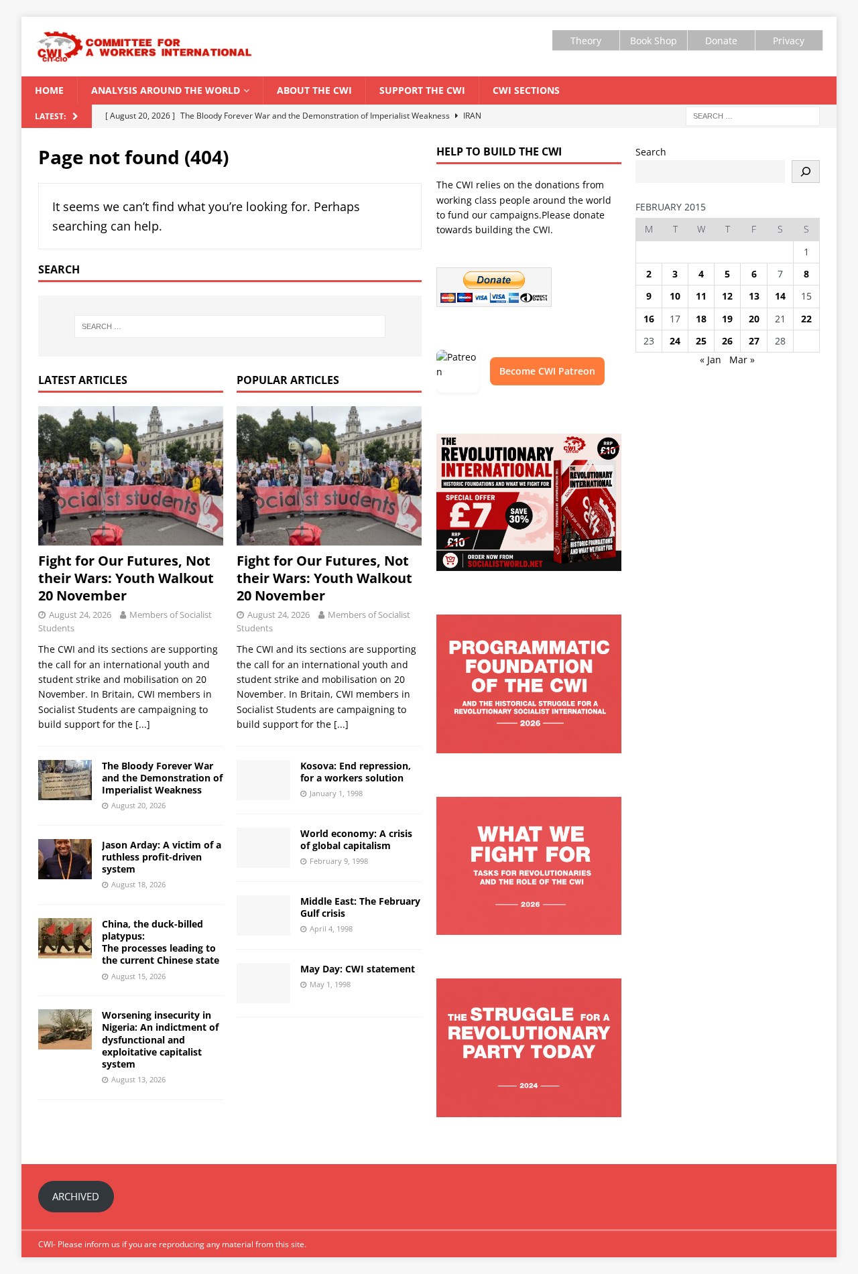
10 (675, 296)
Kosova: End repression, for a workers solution (355, 771)
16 (649, 318)
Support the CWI (422, 90)
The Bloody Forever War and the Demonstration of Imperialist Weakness (162, 777)
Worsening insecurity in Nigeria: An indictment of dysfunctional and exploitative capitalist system (160, 1039)
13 (754, 296)
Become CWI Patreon (547, 371)
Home (49, 90)
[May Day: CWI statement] (263, 983)
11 (701, 296)
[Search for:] (753, 115)
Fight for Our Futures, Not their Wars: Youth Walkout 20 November (126, 578)
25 (701, 340)
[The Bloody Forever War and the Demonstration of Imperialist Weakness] (65, 780)
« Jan (710, 359)
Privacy (788, 40)
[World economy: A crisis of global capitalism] (263, 848)
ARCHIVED (75, 1196)
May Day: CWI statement (357, 968)
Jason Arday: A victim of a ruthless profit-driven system (161, 856)
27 (754, 340)
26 (727, 340)
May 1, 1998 (330, 984)
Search (650, 151)
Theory (585, 40)
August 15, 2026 (138, 976)
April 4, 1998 (331, 928)
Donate (721, 40)
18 (701, 318)
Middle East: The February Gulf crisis (360, 907)
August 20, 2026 (138, 805)
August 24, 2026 (80, 615)
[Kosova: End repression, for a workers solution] (263, 780)
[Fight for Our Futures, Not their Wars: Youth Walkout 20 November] (130, 476)
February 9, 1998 (339, 861)
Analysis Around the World (165, 90)
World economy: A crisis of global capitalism (356, 839)
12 (727, 296)
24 (675, 340)
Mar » (742, 359)
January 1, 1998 (336, 793)
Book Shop (653, 40)
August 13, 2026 (138, 1079)
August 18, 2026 (138, 884)
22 (806, 318)
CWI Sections (526, 90)
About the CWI (314, 90)
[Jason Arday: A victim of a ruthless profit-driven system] (65, 859)
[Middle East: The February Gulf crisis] (263, 915)
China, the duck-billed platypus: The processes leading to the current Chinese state (160, 942)
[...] (142, 724)
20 (754, 318)
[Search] (806, 171)
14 (780, 296)
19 (727, 318)
